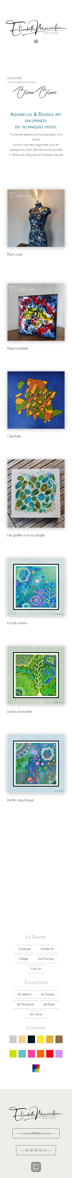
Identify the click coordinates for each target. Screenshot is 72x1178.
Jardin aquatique (20, 800)
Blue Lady (15, 254)
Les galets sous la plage (26, 535)
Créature (14, 436)
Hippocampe (17, 348)
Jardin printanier (19, 711)
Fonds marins (17, 623)
